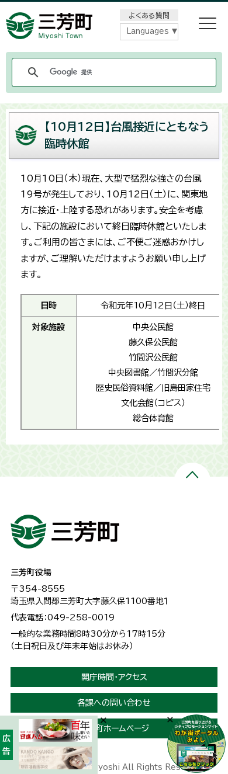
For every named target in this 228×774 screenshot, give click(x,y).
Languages (147, 31)
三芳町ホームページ (114, 728)
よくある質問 (149, 15)
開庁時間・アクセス (114, 677)
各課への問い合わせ (114, 703)
